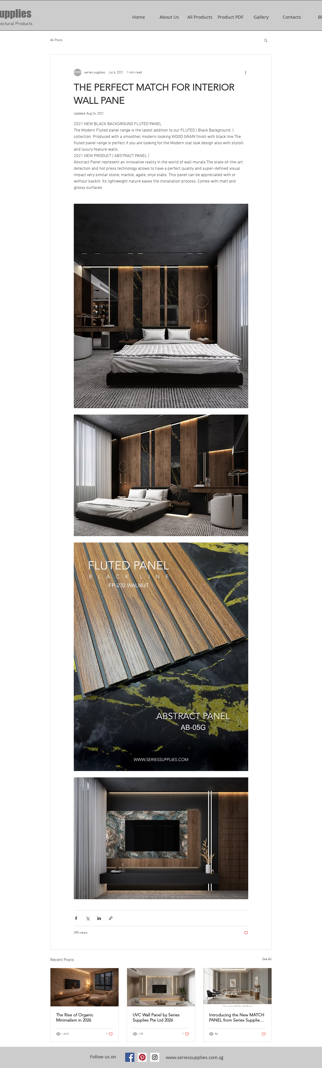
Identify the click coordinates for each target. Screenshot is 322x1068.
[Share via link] (110, 918)
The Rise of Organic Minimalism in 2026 (74, 1017)
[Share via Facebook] (76, 918)
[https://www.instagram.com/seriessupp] (154, 1057)
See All (267, 959)
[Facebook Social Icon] (129, 1057)
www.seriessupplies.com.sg (194, 1057)
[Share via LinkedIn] (99, 918)
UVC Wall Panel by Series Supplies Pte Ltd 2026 (156, 1017)
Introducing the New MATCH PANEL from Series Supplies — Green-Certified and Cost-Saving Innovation (236, 1017)
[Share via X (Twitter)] (87, 918)
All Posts (56, 40)
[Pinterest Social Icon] (142, 1057)
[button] (266, 40)
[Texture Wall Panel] (84, 987)
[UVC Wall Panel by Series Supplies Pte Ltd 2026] (161, 987)
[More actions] (245, 72)
